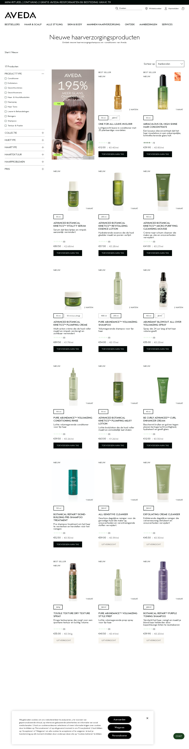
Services (167, 24)
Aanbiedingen (148, 24)
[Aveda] (20, 15)
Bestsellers (12, 24)
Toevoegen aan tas (113, 154)
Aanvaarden (120, 719)
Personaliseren (119, 735)
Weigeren (119, 727)
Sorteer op (149, 64)
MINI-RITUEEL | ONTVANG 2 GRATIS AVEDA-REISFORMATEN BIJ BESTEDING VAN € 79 (58, 2)
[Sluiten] (147, 718)
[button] (179, 736)
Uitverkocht (109, 544)
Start (7, 52)
